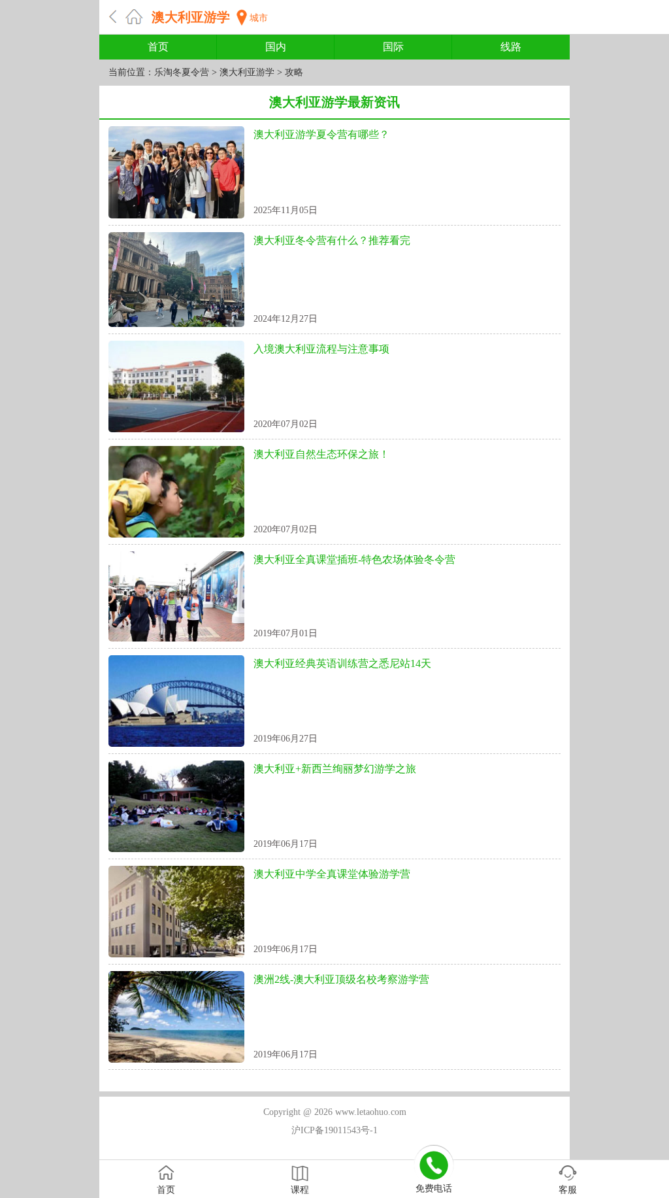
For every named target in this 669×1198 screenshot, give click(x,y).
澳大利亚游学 (191, 17)
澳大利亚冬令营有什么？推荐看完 (331, 240)
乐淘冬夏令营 (181, 72)
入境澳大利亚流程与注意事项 (321, 348)
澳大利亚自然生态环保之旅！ (321, 454)
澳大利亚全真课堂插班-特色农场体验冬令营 (354, 559)
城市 (259, 18)
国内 (275, 46)
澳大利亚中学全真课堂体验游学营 (331, 874)
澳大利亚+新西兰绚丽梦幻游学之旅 (334, 768)
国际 (393, 46)
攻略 (294, 72)
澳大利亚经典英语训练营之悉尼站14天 (342, 663)
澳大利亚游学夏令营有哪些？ (321, 134)
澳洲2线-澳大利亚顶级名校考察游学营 (341, 979)
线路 (510, 46)
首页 (158, 46)
